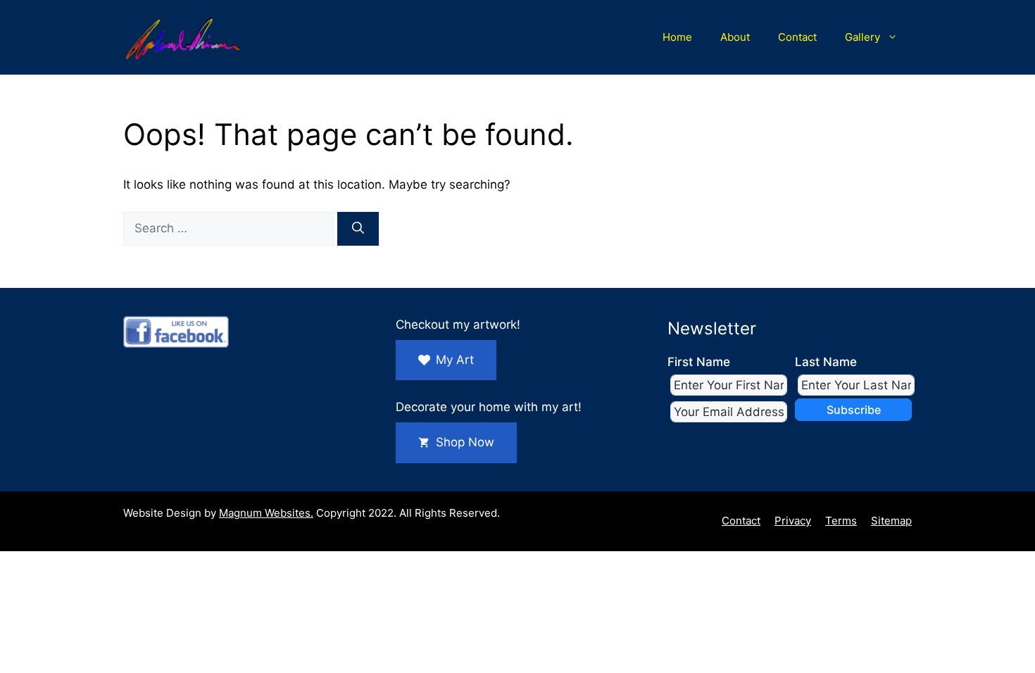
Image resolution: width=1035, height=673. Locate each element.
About (735, 37)
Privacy (792, 520)
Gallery (862, 37)
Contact (797, 37)
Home (677, 37)
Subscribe (854, 410)
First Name (698, 362)
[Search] (358, 229)
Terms (841, 520)
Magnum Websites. (266, 513)
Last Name (826, 362)
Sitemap (891, 520)
